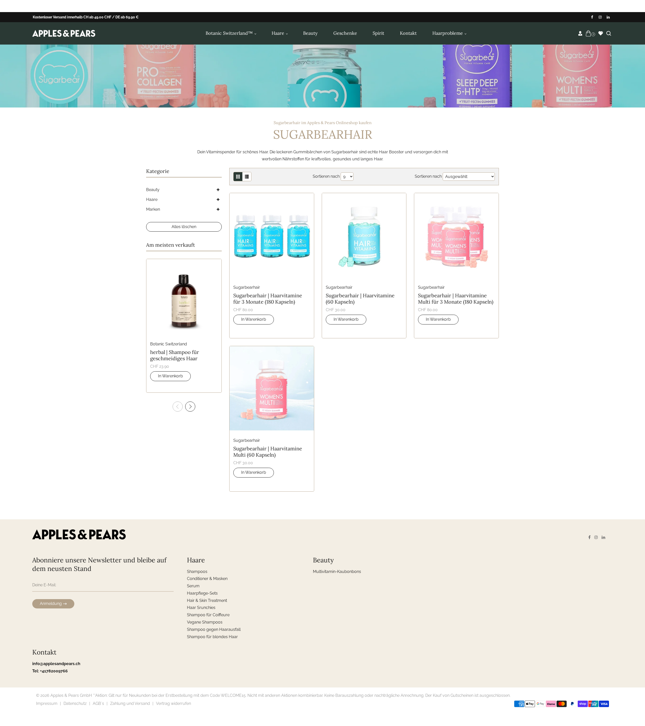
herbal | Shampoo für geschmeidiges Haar (174, 355)
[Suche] (608, 33)
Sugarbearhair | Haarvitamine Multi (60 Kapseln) (267, 451)
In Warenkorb (253, 319)
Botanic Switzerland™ (230, 33)
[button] (190, 407)
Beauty (310, 33)
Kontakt (408, 33)
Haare (278, 33)
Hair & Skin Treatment (207, 600)
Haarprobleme (448, 33)
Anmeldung (51, 603)
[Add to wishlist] (265, 235)
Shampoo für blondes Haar (212, 636)
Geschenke (345, 33)
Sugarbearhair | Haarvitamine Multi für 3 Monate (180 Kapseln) (455, 298)
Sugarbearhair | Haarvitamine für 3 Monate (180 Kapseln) (267, 298)
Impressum (46, 703)
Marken (153, 209)
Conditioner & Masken (207, 578)
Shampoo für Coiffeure (208, 614)
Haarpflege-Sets (202, 593)
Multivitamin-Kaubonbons (337, 571)
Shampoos (197, 571)
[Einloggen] (580, 33)
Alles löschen (184, 226)
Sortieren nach (326, 176)
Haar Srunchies (201, 607)
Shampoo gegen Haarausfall (214, 629)
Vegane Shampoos (204, 622)
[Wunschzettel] (600, 33)
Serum (193, 586)
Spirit (378, 33)
